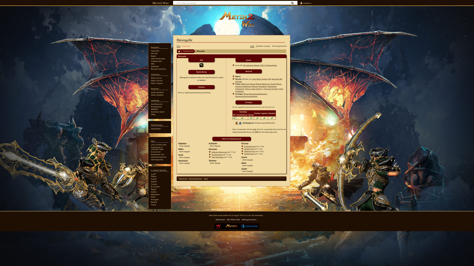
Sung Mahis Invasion (260, 79)
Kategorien (183, 178)
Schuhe (244, 157)
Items (206, 178)
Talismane (212, 160)
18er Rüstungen (218, 157)
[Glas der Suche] (236, 123)
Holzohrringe (249, 149)
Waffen (180, 149)
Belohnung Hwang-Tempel (251, 84)
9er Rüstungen (217, 154)
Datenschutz (220, 219)
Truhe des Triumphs (271, 89)
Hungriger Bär (277, 79)
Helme (243, 163)
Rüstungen (213, 149)
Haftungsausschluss (249, 219)
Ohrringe (244, 143)
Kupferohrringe (250, 146)
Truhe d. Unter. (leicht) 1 (254, 89)
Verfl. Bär (238, 81)
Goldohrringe (249, 154)
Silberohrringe (249, 151)
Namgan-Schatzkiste (259, 86)
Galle (254, 129)
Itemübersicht (188, 51)
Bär (269, 79)
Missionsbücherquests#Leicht (246, 96)
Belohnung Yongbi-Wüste (271, 84)
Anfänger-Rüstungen (219, 152)
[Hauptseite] (237, 19)
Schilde (244, 168)
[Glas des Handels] (240, 123)
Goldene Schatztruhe (243, 86)
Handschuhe (183, 160)
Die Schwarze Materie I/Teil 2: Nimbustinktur (260, 65)
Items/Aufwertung (195, 178)
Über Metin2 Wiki (233, 219)
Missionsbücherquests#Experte (255, 94)
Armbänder (213, 143)
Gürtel (180, 155)
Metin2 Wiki (160, 3)
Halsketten (182, 143)
